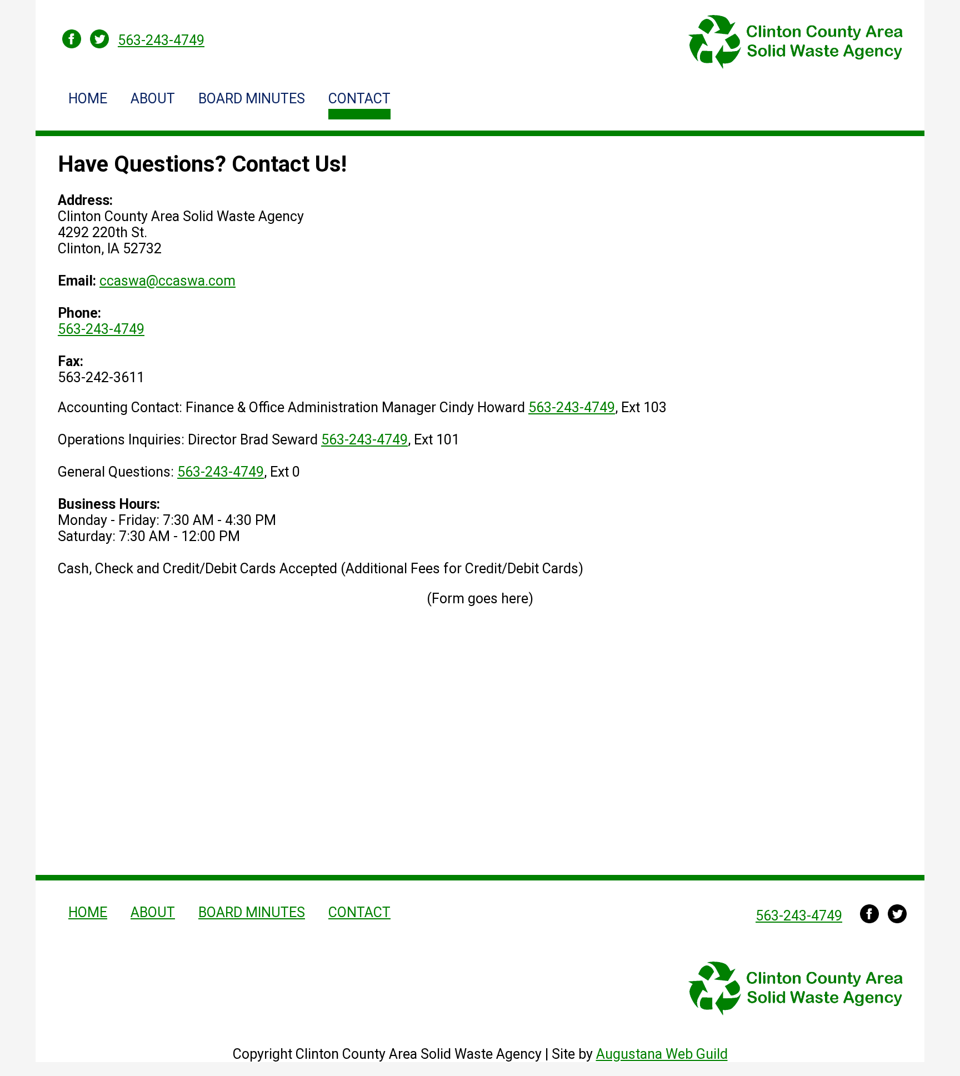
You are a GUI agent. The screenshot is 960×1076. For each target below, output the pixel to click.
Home (87, 99)
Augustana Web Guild (662, 1054)
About (153, 99)
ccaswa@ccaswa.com (167, 281)
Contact (359, 99)
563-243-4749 (101, 329)
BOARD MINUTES (251, 99)
